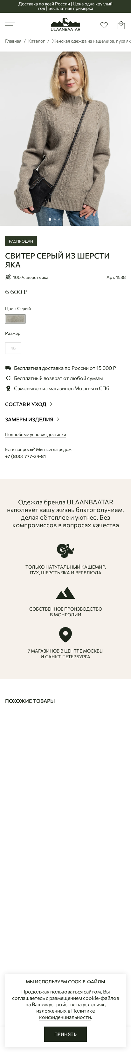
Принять (65, 1034)
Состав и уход (26, 404)
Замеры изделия (29, 419)
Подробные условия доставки (35, 434)
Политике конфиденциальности (67, 1013)
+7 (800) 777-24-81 (25, 456)
